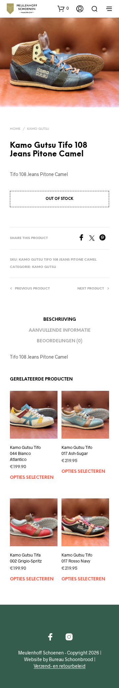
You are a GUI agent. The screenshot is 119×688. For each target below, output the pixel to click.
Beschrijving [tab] (59, 319)
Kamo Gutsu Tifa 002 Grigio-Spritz (26, 557)
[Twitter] (94, 238)
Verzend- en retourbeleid (60, 666)
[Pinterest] (104, 238)
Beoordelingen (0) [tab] (59, 341)
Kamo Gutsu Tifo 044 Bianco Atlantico (25, 453)
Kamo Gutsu (38, 129)
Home (15, 129)
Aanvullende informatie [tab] (60, 330)
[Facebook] (83, 238)
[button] (63, 8)
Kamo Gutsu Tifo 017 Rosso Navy (76, 557)
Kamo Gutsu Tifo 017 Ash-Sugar (76, 450)
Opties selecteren (32, 477)
